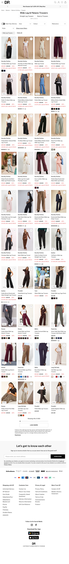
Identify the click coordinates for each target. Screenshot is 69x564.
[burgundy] (36, 188)
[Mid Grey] (25, 377)
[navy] (4, 71)
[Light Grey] (23, 377)
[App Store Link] (34, 535)
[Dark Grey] (25, 338)
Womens (8, 10)
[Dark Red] (56, 377)
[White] (54, 377)
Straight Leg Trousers (26, 16)
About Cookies (39, 494)
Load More (34, 425)
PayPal (5, 507)
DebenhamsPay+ (8, 497)
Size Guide (6, 494)
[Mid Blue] (21, 377)
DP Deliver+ (6, 491)
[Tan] (19, 377)
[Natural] (52, 377)
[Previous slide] (8, 6)
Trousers (23, 10)
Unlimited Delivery (8, 489)
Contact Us (22, 489)
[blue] (52, 149)
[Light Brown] (19, 415)
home (2, 10)
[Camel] (7, 338)
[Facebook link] (36, 525)
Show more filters (21, 28)
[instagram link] (32, 525)
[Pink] (28, 377)
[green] (56, 109)
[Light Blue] (59, 377)
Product (37, 504)
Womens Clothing (15, 10)
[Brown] (36, 338)
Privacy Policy (39, 489)
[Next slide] (60, 6)
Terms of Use (39, 497)
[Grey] (56, 298)
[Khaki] (23, 338)
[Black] (21, 298)
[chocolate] (54, 109)
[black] (2, 71)
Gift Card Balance (24, 504)
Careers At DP (55, 489)
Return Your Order (24, 491)
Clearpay (5, 510)
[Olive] (38, 338)
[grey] (54, 149)
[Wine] (19, 338)
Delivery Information (25, 499)
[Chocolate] (19, 298)
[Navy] (9, 338)
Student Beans (7, 512)
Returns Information (25, 502)
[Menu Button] (2, 2)
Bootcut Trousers (42, 16)
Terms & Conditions (41, 491)
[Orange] (23, 415)
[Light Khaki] (21, 415)
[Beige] (54, 338)
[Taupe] (28, 338)
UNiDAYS (5, 515)
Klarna (5, 504)
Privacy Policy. (8, 464)
